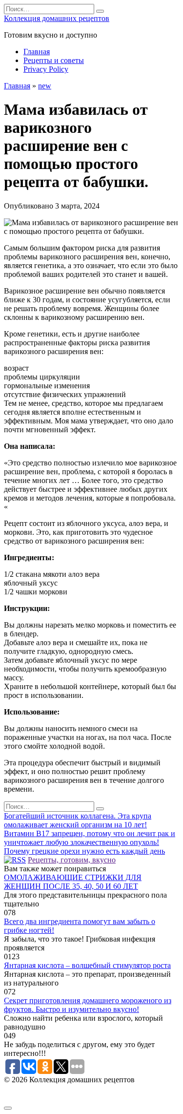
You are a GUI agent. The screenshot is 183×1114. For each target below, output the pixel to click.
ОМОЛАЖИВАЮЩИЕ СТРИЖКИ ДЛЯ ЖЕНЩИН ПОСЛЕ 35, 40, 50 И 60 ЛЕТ (73, 881)
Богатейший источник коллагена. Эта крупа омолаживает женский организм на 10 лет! (77, 820)
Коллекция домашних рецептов (56, 18)
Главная (36, 51)
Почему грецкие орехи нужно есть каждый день (84, 851)
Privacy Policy (45, 69)
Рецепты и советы (53, 60)
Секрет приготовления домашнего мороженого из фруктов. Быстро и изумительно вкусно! (87, 1004)
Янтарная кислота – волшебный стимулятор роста (87, 965)
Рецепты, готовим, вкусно (72, 860)
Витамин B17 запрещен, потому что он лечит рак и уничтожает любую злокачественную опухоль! (89, 837)
